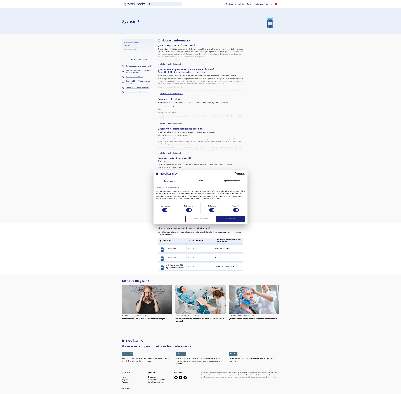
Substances (259, 4)
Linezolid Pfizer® (171, 257)
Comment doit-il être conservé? (137, 88)
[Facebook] (176, 377)
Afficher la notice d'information (171, 64)
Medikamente (231, 4)
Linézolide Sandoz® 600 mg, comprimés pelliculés (175, 266)
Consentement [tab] (169, 181)
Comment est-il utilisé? (134, 77)
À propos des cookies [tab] (232, 181)
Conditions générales (155, 382)
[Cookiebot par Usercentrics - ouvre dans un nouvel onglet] (236, 173)
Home (124, 377)
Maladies (241, 4)
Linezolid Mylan (171, 248)
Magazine (249, 4)
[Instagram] (185, 377)
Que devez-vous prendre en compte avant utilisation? (139, 71)
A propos (269, 4)
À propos (125, 382)
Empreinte (152, 377)
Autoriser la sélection (200, 219)
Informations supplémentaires (137, 92)
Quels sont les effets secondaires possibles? (138, 82)
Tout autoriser (230, 219)
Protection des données (156, 379)
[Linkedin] (180, 377)
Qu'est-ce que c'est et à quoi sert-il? (139, 66)
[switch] (189, 210)
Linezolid (190, 248)
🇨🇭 (275, 4)
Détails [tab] (200, 181)
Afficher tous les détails (139, 59)
